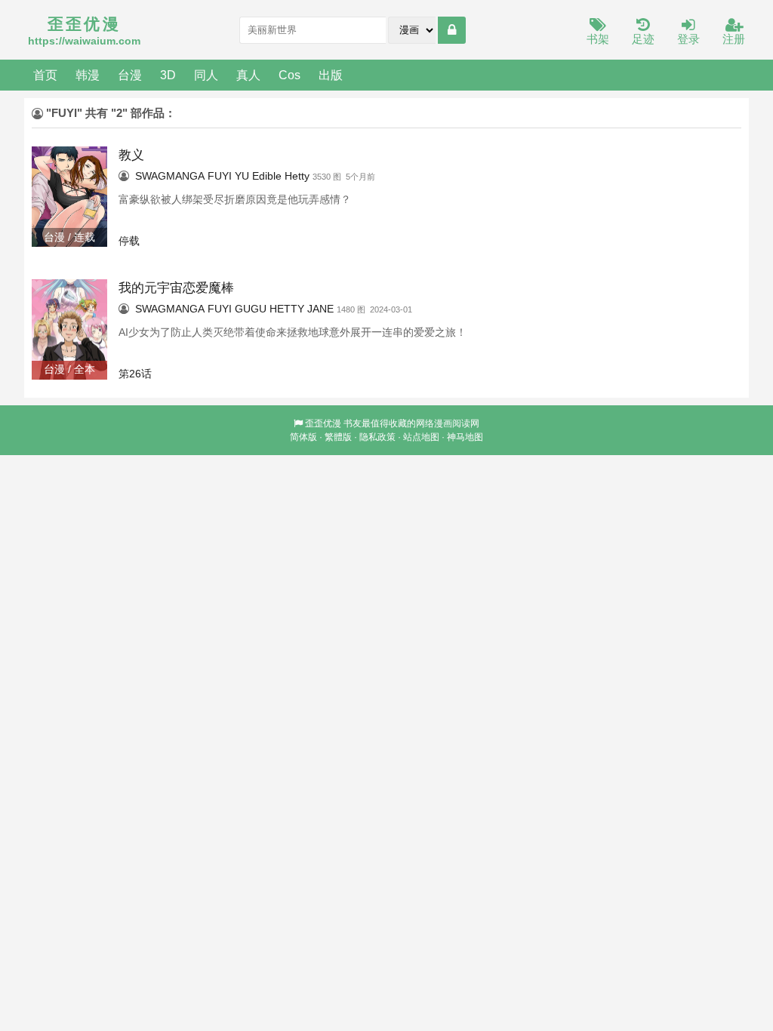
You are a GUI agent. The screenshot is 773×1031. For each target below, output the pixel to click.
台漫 (130, 75)
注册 (733, 38)
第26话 (135, 374)
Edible (267, 176)
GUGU (250, 309)
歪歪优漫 (323, 423)
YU (242, 176)
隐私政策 (377, 437)
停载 (129, 241)
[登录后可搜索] (452, 30)
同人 (206, 75)
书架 (598, 38)
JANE (320, 309)
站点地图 (421, 437)
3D (168, 75)
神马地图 (465, 437)
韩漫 (87, 75)
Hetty (297, 176)
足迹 (643, 38)
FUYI (220, 176)
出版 (331, 75)
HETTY (286, 309)
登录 (688, 38)
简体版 (303, 437)
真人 (248, 75)
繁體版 (338, 437)
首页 (45, 75)
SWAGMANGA (170, 176)
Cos (289, 75)
